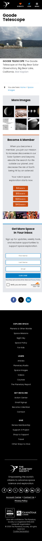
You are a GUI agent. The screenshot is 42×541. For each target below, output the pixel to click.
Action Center (21, 397)
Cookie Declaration (21, 531)
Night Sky (21, 338)
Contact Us (28, 497)
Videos (21, 375)
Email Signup (21, 402)
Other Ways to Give (21, 444)
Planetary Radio (21, 365)
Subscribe (23, 275)
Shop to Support (21, 434)
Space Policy (21, 342)
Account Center (13, 497)
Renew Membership (21, 425)
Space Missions (21, 333)
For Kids (20, 347)
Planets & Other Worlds (21, 328)
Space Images (21, 370)
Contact (21, 411)
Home (23, 87)
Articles (21, 360)
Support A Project (21, 429)
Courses (21, 379)
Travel (21, 439)
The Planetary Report (21, 384)
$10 (20, 193)
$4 (20, 188)
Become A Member (21, 407)
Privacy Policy (35, 280)
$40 (21, 204)
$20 (20, 198)
